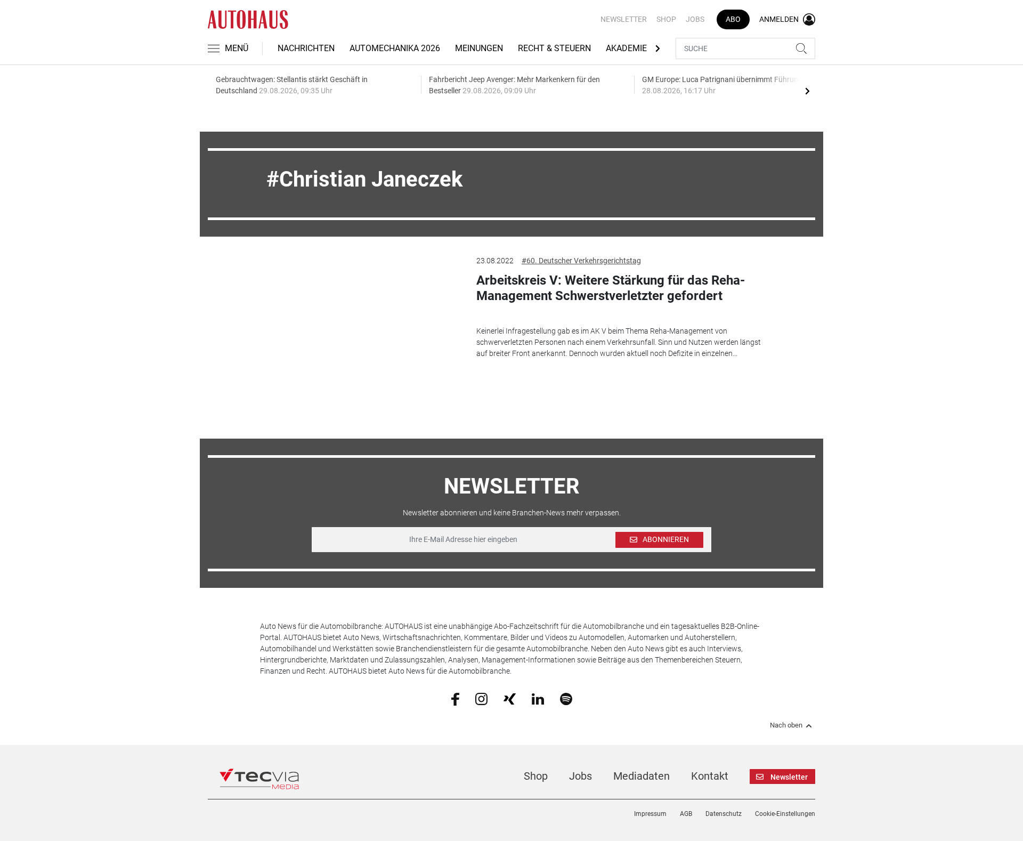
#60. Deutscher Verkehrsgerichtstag (581, 260)
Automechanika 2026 (395, 48)
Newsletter (623, 19)
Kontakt (709, 776)
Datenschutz (723, 814)
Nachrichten (306, 48)
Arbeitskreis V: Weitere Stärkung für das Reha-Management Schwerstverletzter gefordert (610, 288)
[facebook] (455, 698)
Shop (666, 19)
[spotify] (566, 698)
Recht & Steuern (554, 48)
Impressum (650, 814)
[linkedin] (538, 698)
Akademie (626, 48)
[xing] (510, 698)
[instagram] (481, 698)
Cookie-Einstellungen (785, 814)
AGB (686, 814)
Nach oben (786, 725)
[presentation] (807, 91)
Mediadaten (641, 776)
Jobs (695, 19)
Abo (733, 19)
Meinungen (479, 48)
